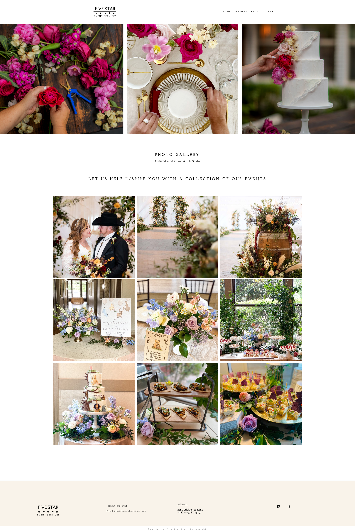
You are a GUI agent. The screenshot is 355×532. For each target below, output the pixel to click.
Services (241, 12)
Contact (270, 12)
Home (227, 12)
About (255, 12)
